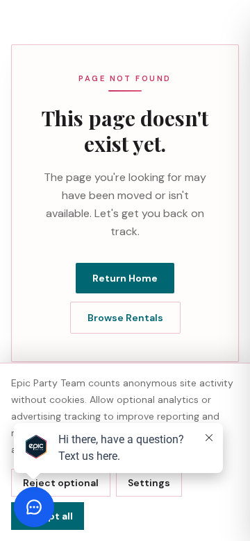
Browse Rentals (125, 317)
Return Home (125, 278)
